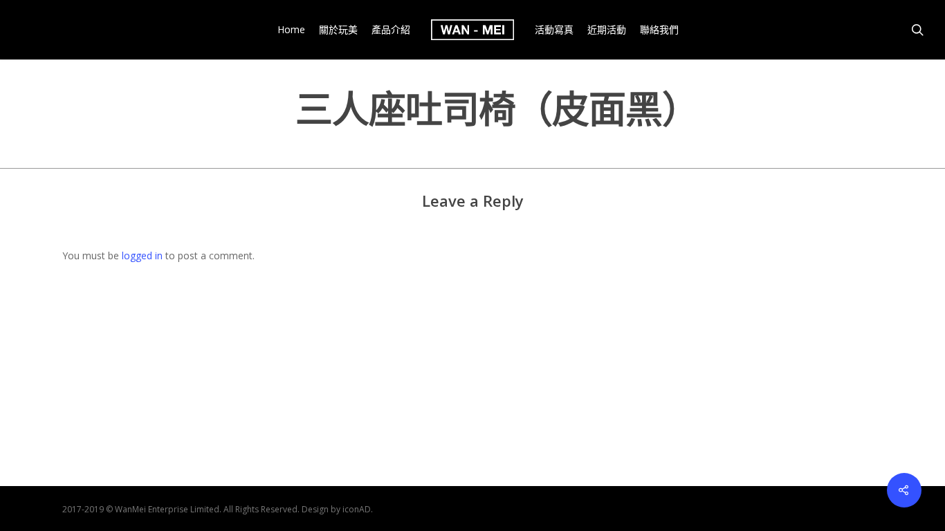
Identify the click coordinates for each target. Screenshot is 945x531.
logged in (142, 255)
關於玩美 (338, 30)
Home (291, 30)
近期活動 (606, 30)
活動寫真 (554, 30)
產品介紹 (390, 30)
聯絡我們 (659, 30)
